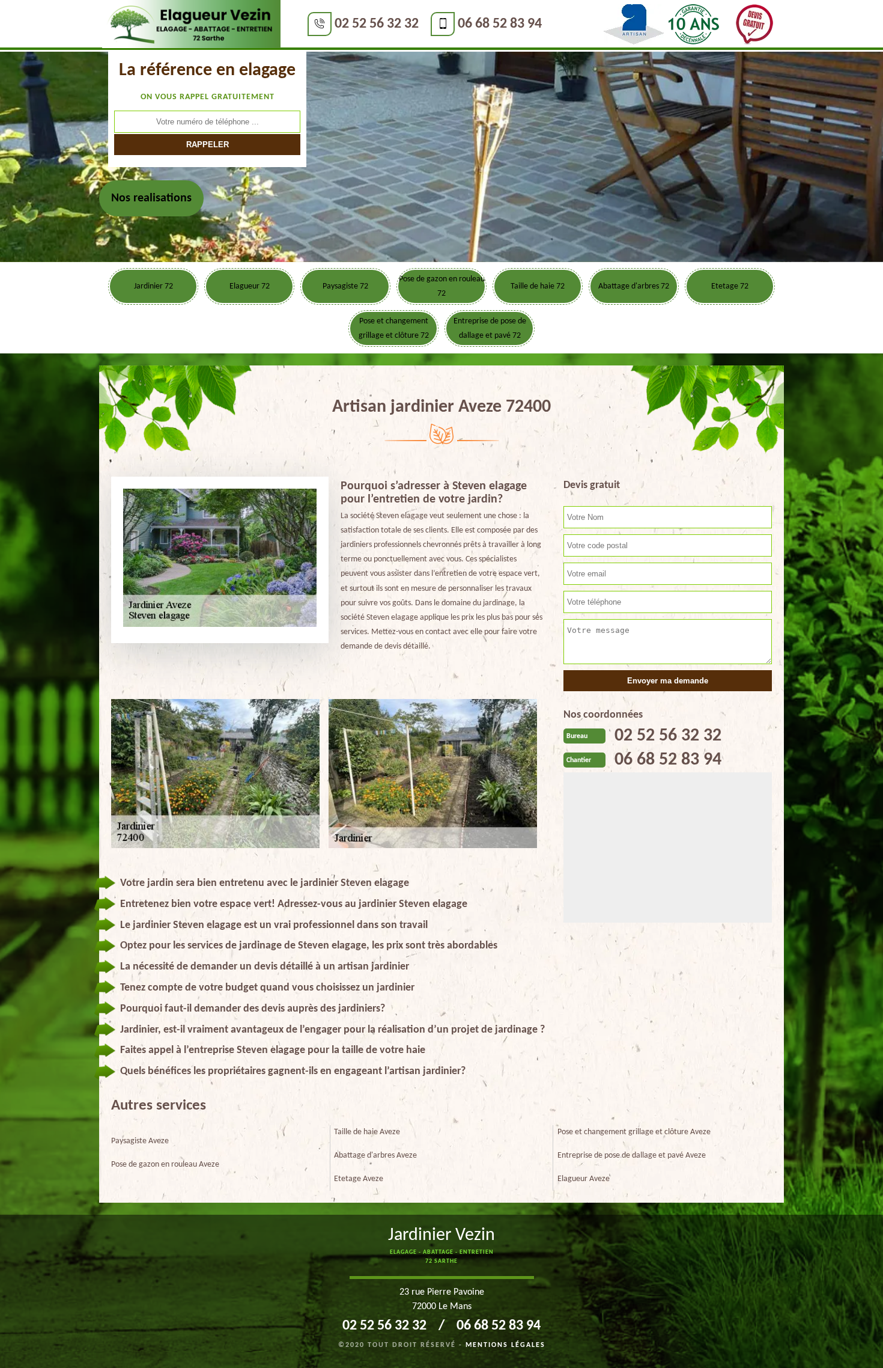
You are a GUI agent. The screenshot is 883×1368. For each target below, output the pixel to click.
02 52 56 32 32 (377, 24)
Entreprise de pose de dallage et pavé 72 (490, 328)
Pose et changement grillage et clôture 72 (394, 328)
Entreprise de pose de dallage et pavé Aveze (631, 1155)
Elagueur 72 (249, 286)
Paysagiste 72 (345, 286)
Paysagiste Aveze (140, 1141)
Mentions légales (505, 1345)
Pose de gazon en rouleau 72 (442, 286)
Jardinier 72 (153, 286)
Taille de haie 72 (538, 286)
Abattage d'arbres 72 (633, 286)
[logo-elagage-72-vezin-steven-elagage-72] (191, 24)
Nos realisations (151, 198)
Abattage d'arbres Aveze (375, 1155)
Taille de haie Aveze (367, 1132)
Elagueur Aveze (583, 1178)
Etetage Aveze (358, 1178)
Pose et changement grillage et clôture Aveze (634, 1132)
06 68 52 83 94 (500, 24)
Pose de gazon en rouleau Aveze (165, 1164)
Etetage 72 (729, 286)
